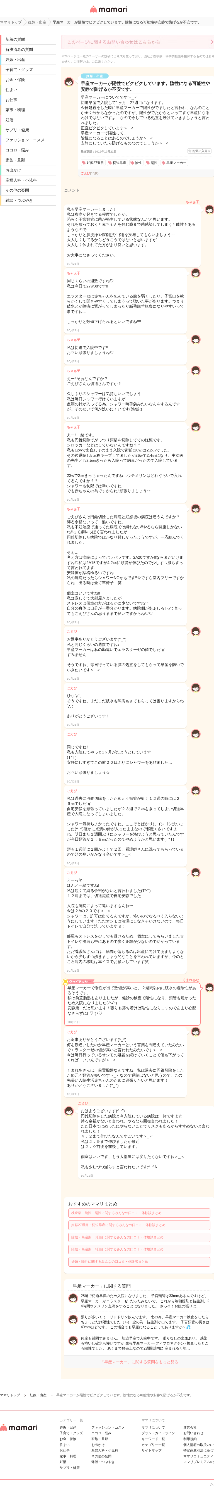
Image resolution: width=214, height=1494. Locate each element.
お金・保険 (15, 79)
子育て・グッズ (19, 69)
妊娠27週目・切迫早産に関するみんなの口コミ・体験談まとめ (118, 1225)
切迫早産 (119, 163)
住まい (11, 89)
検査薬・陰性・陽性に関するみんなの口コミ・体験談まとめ (116, 1213)
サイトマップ (152, 1450)
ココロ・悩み (17, 150)
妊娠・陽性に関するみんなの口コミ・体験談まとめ (109, 1262)
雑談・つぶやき (19, 200)
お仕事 (11, 99)
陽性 (154, 163)
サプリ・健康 (17, 130)
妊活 (9, 120)
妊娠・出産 (15, 59)
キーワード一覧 (153, 1439)
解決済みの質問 (19, 49)
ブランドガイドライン (158, 1433)
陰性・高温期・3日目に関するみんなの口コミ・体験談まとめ (117, 1237)
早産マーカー (176, 163)
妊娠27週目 (95, 163)
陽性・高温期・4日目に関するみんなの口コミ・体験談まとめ (117, 1249)
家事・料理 (15, 110)
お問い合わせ (193, 1433)
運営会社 (190, 1427)
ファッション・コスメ (25, 140)
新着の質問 (15, 39)
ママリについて (153, 1427)
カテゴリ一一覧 (153, 1445)
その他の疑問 (17, 190)
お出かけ (13, 170)
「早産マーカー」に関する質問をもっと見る (139, 1362)
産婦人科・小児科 (21, 180)
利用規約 (190, 1439)
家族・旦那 (15, 160)
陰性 (138, 163)
